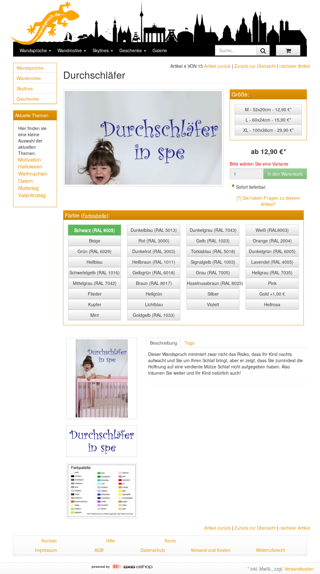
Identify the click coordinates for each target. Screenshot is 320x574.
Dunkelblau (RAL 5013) (154, 230)
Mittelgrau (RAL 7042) (95, 283)
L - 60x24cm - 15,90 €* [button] (268, 120)
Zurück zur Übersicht (255, 66)
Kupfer (94, 304)
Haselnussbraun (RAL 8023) (213, 283)
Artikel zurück (217, 66)
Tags (189, 343)
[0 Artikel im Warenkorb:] (288, 50)
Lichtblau (154, 304)
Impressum (46, 550)
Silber (213, 294)
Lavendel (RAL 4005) (272, 262)
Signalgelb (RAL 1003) (213, 262)
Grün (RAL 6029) (95, 251)
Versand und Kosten (211, 550)
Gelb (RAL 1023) (213, 240)
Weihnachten (33, 173)
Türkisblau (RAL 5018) (213, 251)
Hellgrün (154, 294)
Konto (170, 540)
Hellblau (94, 262)
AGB (98, 550)
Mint (94, 315)
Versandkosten (299, 569)
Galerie (159, 50)
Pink (272, 283)
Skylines (101, 50)
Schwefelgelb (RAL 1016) (94, 272)
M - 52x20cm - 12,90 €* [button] (268, 109)
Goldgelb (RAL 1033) (154, 315)
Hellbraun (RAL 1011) (153, 262)
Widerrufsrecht (270, 550)
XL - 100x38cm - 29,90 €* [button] (268, 130)
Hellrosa (272, 304)
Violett (213, 304)
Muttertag (28, 188)
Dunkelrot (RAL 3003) (153, 251)
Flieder (95, 294)
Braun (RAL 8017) (154, 283)
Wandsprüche (34, 50)
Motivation (29, 159)
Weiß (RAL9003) (272, 230)
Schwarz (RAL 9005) (94, 230)
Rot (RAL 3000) (153, 240)
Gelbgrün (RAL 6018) (153, 272)
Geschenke (131, 50)
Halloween (30, 166)
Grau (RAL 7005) (213, 272)
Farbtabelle (94, 215)
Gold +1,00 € (272, 294)
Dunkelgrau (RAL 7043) (213, 230)
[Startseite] (45, 23)
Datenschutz (153, 550)
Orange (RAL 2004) (272, 240)
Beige (94, 240)
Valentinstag (32, 195)
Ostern (25, 180)
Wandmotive (70, 50)
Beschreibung (163, 343)
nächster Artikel (294, 66)
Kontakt (49, 540)
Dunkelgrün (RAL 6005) (272, 251)
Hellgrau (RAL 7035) (272, 272)
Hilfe (110, 540)
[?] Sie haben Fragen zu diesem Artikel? (268, 201)
